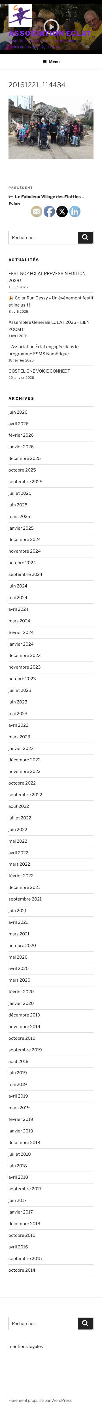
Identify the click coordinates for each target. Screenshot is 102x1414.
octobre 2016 (21, 1235)
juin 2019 (17, 1072)
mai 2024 (17, 597)
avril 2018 (18, 1177)
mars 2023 (19, 736)
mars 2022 (19, 864)
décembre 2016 (24, 1223)
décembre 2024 (24, 539)
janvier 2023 (21, 748)
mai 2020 (17, 957)
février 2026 (21, 435)
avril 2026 (18, 423)
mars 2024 (19, 620)
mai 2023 (17, 713)
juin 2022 (17, 829)
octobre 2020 (22, 945)
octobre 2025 (22, 470)
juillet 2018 (19, 1154)
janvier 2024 (21, 644)
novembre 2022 (24, 771)
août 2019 (18, 1061)
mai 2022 (17, 841)
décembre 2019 (24, 1015)
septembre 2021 (25, 899)
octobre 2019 (21, 1038)
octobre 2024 (22, 562)
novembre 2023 (24, 667)
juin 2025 (17, 505)
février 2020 (21, 991)
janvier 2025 (21, 528)
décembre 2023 (24, 655)
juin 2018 (17, 1165)
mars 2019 (19, 1107)
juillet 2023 (19, 690)
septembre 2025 (25, 481)
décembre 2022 (24, 759)
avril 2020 (18, 968)
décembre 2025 (24, 458)
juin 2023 (17, 702)
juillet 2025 (19, 493)
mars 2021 (18, 934)
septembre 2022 (25, 794)
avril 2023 (18, 725)
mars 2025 (19, 516)
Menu (54, 61)
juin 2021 (17, 910)
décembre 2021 (24, 887)
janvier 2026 (21, 446)
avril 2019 (18, 1096)
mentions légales (25, 1346)
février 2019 (20, 1119)
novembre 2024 (24, 551)
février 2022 (20, 875)
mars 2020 (19, 980)
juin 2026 (17, 412)
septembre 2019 (25, 1049)
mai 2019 (17, 1084)
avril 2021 (18, 922)
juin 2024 (17, 586)
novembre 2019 (24, 1026)
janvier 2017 (20, 1212)
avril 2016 (18, 1247)
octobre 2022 (22, 783)
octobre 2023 (22, 678)
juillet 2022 (19, 818)
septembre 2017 (25, 1188)
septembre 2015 (25, 1258)
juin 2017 (17, 1200)
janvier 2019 (20, 1131)
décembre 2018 (24, 1142)
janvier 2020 (21, 1003)
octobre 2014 (21, 1270)
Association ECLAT (50, 33)
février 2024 (21, 632)
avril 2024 (18, 609)
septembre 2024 (25, 574)
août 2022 (18, 806)
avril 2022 (18, 852)
